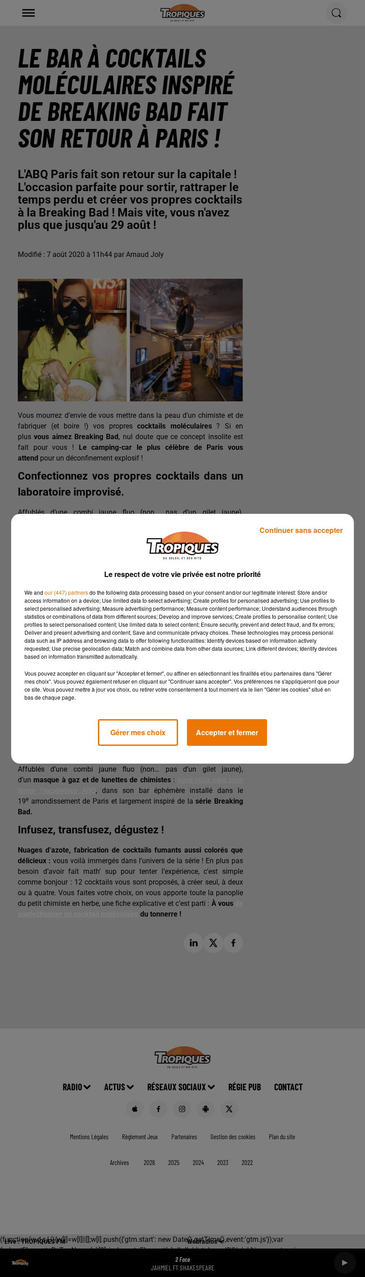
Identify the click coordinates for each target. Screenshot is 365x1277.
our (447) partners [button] (66, 592)
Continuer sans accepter (301, 530)
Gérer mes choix (138, 732)
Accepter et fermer (227, 732)
